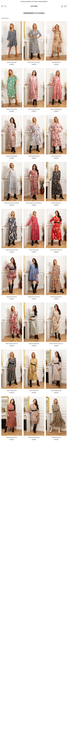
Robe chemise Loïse (56, 531)
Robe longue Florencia (12, 343)
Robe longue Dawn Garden (11, 203)
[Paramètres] (62, 6)
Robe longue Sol (34, 390)
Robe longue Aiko (34, 250)
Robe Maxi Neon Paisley (56, 625)
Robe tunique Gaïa (12, 296)
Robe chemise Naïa (11, 109)
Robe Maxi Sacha (11, 578)
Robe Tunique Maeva (34, 437)
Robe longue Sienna (56, 296)
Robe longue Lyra (56, 156)
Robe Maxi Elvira (56, 62)
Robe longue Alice (12, 390)
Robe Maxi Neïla (56, 720)
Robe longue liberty (56, 390)
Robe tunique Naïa (34, 578)
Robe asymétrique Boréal (34, 720)
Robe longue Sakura (56, 109)
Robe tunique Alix (11, 62)
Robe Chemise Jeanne (34, 62)
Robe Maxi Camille (12, 484)
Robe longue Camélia (12, 250)
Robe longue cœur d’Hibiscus (34, 203)
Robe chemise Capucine (56, 343)
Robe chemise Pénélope (11, 625)
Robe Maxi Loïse (34, 531)
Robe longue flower (34, 343)
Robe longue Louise (12, 437)
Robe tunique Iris (56, 484)
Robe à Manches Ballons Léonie (56, 578)
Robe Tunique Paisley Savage (12, 673)
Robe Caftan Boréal (11, 720)
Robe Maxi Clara (56, 437)
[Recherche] (5, 6)
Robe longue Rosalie (33, 109)
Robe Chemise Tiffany (34, 484)
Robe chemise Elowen (56, 250)
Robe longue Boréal (56, 673)
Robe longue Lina (56, 203)
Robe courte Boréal (34, 673)
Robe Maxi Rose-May (34, 156)
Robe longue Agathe (11, 156)
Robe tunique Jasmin (34, 296)
